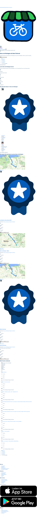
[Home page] (18, 3)
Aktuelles (2, 475)
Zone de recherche (3, 345)
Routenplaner (5, 7)
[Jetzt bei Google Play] (18, 501)
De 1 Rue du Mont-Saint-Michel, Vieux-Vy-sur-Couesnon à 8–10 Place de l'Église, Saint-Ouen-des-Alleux (15, 411)
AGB (2, 509)
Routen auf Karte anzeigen (4, 57)
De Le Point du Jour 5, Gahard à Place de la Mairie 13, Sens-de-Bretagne (11, 421)
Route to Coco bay (3, 329)
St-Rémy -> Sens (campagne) (5, 431)
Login (1, 48)
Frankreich (3, 61)
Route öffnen (2, 263)
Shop (2, 476)
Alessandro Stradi (3, 147)
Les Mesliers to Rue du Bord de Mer (6, 220)
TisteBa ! (2, 144)
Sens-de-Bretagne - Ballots (4, 250)
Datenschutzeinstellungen (4, 511)
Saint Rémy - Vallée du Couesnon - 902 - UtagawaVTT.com (9, 391)
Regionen (3, 60)
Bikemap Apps (3, 467)
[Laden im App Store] (18, 490)
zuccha (2, 140)
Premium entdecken (4, 479)
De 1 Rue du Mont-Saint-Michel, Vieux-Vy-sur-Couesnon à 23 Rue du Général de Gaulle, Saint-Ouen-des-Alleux (16, 401)
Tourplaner (2, 466)
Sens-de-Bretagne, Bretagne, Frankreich (9, 221)
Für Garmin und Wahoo (4, 469)
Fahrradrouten (3, 473)
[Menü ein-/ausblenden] (6, 49)
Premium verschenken (4, 480)
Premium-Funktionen (9, 7)
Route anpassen (7, 263)
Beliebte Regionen (3, 474)
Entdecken (1, 7)
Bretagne (3, 62)
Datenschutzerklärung (4, 510)
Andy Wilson (3, 135)
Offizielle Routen (3, 472)
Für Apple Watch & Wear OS (5, 468)
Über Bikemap (3, 481)
